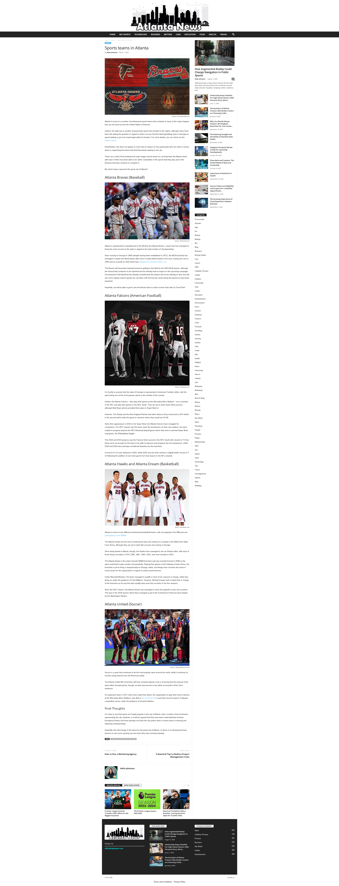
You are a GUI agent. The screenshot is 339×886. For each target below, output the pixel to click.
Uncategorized (200, 474)
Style (197, 458)
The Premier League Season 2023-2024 (145, 812)
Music (197, 414)
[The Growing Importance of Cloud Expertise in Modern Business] (201, 203)
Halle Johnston (112, 52)
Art (196, 231)
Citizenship (199, 283)
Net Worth (124, 34)
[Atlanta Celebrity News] (169, 16)
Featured (198, 315)
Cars (178, 34)
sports (127, 739)
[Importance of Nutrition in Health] (201, 177)
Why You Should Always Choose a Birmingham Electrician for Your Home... (221, 123)
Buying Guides (200, 255)
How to (197, 374)
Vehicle (197, 478)
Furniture (198, 327)
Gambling (198, 331)
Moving (197, 410)
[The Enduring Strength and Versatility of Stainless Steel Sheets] (201, 138)
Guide (121, 739)
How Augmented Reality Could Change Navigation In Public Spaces (213, 72)
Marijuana (198, 386)
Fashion (198, 311)
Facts (197, 307)
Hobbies (198, 362)
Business (155, 34)
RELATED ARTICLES (113, 785)
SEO (197, 446)
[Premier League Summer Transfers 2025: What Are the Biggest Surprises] (118, 799)
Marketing (198, 390)
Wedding (198, 486)
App (196, 227)
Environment (199, 303)
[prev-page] (185, 785)
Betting (168, 34)
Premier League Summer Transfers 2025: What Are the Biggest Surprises (116, 813)
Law (196, 382)
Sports (113, 40)
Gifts (197, 347)
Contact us (231, 877)
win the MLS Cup (149, 698)
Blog (196, 247)
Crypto (197, 291)
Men (196, 394)
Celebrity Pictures (201, 271)
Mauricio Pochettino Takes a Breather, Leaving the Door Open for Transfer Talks (174, 813)
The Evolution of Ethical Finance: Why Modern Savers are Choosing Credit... (222, 110)
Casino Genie (110, 140)
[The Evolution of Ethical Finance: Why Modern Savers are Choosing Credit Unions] (201, 112)
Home (112, 34)
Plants (197, 438)
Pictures (198, 434)
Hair (196, 354)
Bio (196, 243)
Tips (196, 466)
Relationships (200, 442)
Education (190, 34)
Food (202, 34)
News (197, 422)
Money (197, 402)
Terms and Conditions (163, 882)
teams (134, 739)
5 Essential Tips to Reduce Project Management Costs (172, 755)
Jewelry (198, 378)
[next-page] (188, 785)
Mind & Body (200, 398)
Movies (197, 406)
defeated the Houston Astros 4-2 (152, 262)
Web (196, 482)
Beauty (197, 235)
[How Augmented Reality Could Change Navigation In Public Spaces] (215, 53)
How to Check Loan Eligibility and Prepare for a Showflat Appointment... (222, 188)
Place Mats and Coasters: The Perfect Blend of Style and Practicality (222, 162)
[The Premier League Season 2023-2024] (147, 799)
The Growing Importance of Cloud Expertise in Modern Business (221, 201)
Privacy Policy (179, 882)
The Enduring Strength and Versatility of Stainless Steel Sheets (221, 136)
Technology (140, 34)
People (197, 430)
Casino (197, 263)
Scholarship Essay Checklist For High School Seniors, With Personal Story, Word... (222, 97)
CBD (196, 267)
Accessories (199, 219)
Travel (223, 34)
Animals (198, 223)
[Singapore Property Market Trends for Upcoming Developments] (201, 151)
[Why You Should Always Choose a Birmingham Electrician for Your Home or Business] (201, 125)
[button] (233, 34)
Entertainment (200, 299)
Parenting (198, 426)
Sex (196, 450)
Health (212, 34)
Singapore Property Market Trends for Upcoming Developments (221, 149)
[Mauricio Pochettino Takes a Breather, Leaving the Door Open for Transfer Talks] (176, 799)
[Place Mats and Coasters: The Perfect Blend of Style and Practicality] (201, 164)
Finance (198, 319)
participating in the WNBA (115, 535)
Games (197, 335)
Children (198, 279)
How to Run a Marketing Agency (121, 754)
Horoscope (199, 370)
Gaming (198, 339)
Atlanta (114, 739)
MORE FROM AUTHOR (131, 785)
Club (196, 287)
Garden (197, 343)
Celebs (197, 275)
